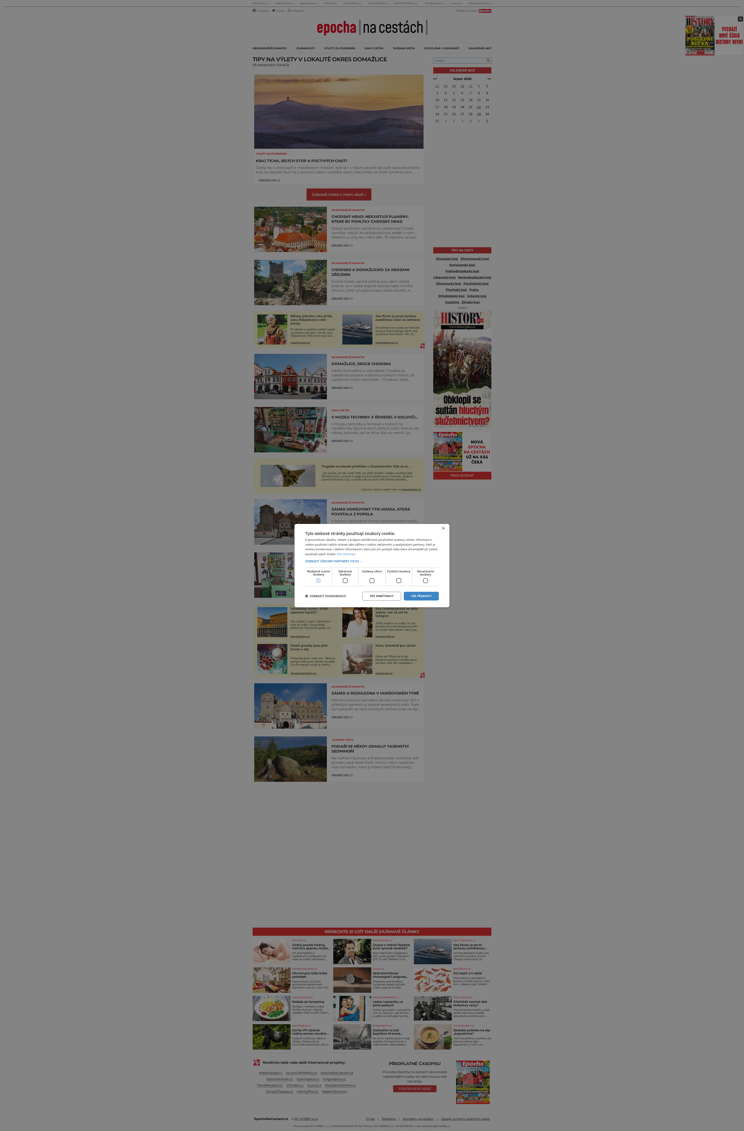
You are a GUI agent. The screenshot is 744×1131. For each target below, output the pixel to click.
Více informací (346, 554)
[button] (372, 561)
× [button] (443, 528)
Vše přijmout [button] (421, 596)
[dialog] (372, 565)
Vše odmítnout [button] (382, 596)
